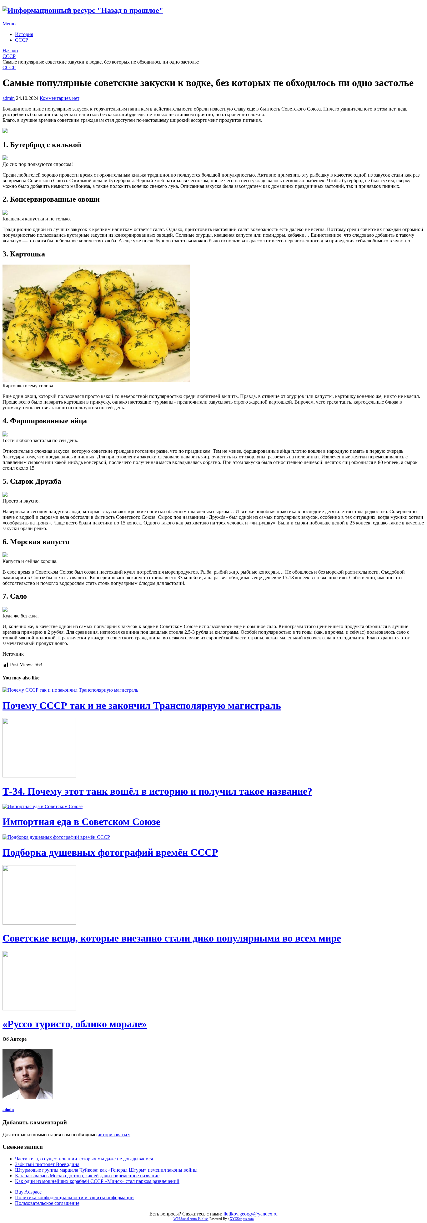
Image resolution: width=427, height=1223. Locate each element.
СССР (21, 40)
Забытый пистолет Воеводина (47, 1164)
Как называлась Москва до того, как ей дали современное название (87, 1175)
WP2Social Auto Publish (190, 1218)
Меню (9, 23)
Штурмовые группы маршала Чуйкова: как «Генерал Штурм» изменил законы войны (106, 1170)
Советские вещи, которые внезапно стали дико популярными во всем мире (172, 938)
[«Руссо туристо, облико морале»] (213, 981)
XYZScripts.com (242, 1218)
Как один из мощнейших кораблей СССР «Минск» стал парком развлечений (97, 1181)
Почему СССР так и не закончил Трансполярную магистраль (142, 705)
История (24, 34)
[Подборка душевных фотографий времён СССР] (213, 837)
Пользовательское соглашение (47, 1203)
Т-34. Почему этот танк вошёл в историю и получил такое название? (157, 791)
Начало (10, 50)
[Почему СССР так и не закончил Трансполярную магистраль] (213, 690)
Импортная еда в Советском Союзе (81, 821)
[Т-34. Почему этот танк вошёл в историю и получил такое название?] (213, 748)
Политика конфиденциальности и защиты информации (74, 1197)
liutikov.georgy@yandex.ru (251, 1213)
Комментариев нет (59, 98)
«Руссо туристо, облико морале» (75, 1023)
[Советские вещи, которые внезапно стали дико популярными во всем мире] (213, 895)
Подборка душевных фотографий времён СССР (110, 852)
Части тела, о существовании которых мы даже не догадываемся (84, 1158)
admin (9, 98)
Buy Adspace (28, 1192)
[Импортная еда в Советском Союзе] (213, 806)
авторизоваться (114, 1134)
